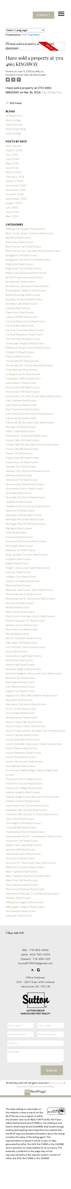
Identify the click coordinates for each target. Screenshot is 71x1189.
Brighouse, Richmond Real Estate (26, 273)
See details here (52, 92)
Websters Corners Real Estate (25, 867)
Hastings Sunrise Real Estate (23, 515)
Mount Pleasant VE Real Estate (25, 620)
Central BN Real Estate (20, 325)
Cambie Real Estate (18, 308)
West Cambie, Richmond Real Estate (28, 876)
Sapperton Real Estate (20, 691)
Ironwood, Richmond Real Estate (26, 541)
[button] (43, 15)
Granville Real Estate (18, 493)
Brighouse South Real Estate (23, 268)
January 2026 (14, 181)
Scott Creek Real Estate (21, 709)
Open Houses (14, 124)
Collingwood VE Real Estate (23, 374)
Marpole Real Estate (18, 585)
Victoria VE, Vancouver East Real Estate (31, 863)
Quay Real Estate (16, 651)
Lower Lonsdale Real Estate (23, 581)
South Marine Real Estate (21, 748)
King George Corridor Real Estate (26, 554)
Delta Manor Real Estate (21, 383)
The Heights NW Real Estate (23, 823)
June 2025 (12, 212)
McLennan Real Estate (20, 603)
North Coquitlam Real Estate (24, 638)
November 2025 (16, 190)
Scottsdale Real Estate (20, 713)
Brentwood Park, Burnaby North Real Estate (33, 251)
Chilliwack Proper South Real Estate (28, 347)
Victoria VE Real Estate (20, 858)
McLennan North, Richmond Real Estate (30, 598)
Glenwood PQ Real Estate (22, 480)
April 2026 (12, 168)
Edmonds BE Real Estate (21, 418)
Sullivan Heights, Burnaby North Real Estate (32, 797)
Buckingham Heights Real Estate (26, 290)
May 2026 (12, 163)
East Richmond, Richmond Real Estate (29, 414)
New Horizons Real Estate (22, 629)
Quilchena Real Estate (19, 660)
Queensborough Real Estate (23, 656)
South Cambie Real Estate (22, 735)
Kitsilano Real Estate (18, 559)
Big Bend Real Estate (18, 237)
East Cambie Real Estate (21, 400)
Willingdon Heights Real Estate (25, 902)
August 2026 (14, 150)
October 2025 (15, 194)
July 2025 (12, 207)
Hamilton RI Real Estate (20, 510)
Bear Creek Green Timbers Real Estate (30, 233)
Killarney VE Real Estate (20, 550)
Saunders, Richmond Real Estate (26, 704)
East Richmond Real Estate (22, 409)
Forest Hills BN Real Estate (22, 449)
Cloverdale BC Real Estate (22, 361)
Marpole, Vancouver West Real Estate (29, 590)
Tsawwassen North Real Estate (25, 832)
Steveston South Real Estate (24, 783)
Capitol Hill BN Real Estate (22, 317)
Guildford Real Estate (19, 502)
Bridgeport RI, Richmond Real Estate (28, 259)
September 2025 (16, 199)
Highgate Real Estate (19, 528)
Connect (43, 15)
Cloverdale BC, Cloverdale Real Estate (29, 365)
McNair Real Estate (17, 607)
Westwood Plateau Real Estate (25, 889)
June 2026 (12, 159)
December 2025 (16, 185)
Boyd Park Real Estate (19, 242)
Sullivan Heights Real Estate (23, 792)
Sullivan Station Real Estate (23, 801)
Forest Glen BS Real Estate (31, 74)
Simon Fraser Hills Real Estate (24, 722)
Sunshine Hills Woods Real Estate (26, 810)
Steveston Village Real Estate (24, 788)
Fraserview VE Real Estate (22, 462)
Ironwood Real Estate (19, 537)
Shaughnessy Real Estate (21, 717)
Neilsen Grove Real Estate (22, 625)
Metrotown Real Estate (20, 612)
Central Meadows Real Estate (24, 334)
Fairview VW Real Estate (21, 427)
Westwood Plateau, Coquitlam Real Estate (32, 893)
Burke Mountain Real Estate (23, 295)
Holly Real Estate (16, 532)
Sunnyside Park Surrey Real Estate (27, 805)
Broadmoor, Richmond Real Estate (27, 286)
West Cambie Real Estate (21, 871)
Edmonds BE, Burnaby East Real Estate (30, 422)
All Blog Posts (14, 115)
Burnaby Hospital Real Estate (24, 299)
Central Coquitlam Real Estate (25, 330)
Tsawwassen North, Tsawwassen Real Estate (34, 836)
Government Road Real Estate (25, 484)
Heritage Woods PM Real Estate (25, 524)
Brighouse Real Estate (19, 264)
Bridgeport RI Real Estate (21, 255)
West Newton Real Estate (22, 885)
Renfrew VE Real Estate (20, 678)
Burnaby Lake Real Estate (21, 303)
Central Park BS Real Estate (23, 339)
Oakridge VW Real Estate (21, 642)
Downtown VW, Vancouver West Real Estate (34, 396)
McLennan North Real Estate (24, 594)
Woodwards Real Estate (21, 911)
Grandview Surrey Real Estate (24, 488)
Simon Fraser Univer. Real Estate (26, 726)
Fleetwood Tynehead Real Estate (26, 436)
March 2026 (13, 172)
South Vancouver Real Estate (24, 761)
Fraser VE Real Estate (19, 453)
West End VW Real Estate (22, 880)
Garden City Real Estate (21, 466)
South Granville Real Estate (23, 739)
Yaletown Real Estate (19, 915)
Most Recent (14, 146)
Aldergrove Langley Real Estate (25, 229)
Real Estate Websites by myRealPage (35, 1086)
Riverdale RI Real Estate (20, 682)
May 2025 (12, 216)
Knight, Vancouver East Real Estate (28, 568)
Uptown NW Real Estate (21, 849)
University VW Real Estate (22, 841)
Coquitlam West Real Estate (23, 378)
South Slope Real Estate (21, 757)
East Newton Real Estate (21, 405)
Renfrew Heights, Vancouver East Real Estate (34, 673)
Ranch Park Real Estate (20, 664)
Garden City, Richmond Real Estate (27, 471)
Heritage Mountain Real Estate (25, 519)
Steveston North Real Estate (24, 779)
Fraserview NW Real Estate (22, 458)
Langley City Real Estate (21, 576)
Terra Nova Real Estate (20, 819)
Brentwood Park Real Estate (23, 246)
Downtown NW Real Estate (22, 387)
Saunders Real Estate (19, 700)
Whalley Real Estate (18, 898)
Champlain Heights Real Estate (25, 343)
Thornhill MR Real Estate (21, 827)
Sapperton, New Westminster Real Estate (32, 695)
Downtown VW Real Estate (23, 392)
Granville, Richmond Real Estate (25, 497)
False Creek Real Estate (20, 431)
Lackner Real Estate (18, 572)
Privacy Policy (56, 1083)
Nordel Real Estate (17, 634)
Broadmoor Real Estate (20, 281)
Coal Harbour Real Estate (21, 370)
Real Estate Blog (16, 129)
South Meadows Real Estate (23, 753)
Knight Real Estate (17, 563)
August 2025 (14, 203)
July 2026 (12, 155)
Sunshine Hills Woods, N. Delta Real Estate (32, 814)
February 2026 (15, 177)
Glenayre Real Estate (19, 475)
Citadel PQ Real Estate (20, 352)
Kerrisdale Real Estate (19, 546)
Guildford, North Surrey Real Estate (28, 506)
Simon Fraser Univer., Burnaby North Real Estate (35, 731)
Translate (34, 34)
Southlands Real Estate (20, 766)
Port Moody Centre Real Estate (25, 647)
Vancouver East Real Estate (23, 854)
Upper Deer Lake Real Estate (24, 845)
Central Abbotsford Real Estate (26, 321)
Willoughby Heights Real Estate (25, 907)
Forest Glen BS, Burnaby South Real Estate (32, 444)
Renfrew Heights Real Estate (23, 669)
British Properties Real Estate (24, 277)
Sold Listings (13, 133)
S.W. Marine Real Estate (20, 686)
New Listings (13, 120)
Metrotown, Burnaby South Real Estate (30, 616)
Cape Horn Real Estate (20, 312)
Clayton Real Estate (18, 356)
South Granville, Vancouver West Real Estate (34, 744)
